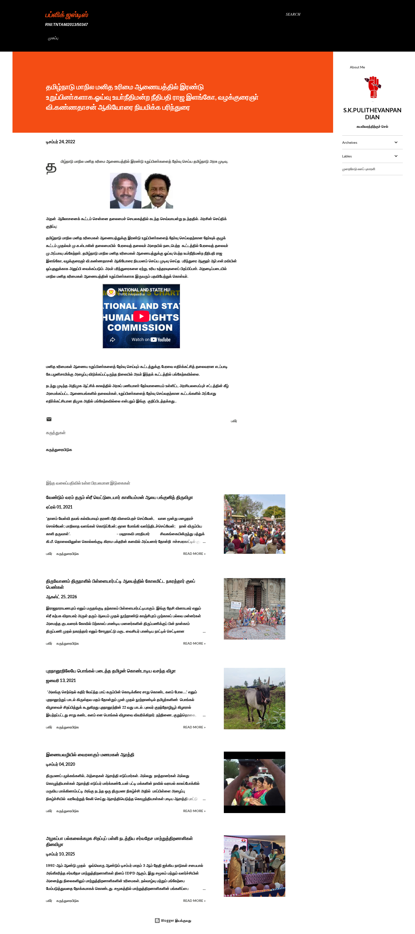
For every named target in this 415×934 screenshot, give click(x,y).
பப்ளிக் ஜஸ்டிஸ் (66, 14)
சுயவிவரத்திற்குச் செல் (372, 126)
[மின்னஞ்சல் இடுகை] (49, 421)
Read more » (194, 553)
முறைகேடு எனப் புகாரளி (358, 169)
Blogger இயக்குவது (175, 920)
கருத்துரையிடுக (59, 449)
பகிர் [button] (234, 421)
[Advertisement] (372, 209)
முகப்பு (53, 37)
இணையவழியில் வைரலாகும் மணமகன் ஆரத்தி (90, 754)
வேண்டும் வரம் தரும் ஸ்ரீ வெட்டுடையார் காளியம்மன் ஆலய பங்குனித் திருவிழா (119, 497)
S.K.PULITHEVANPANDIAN (372, 113)
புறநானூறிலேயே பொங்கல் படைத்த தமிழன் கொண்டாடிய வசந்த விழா (111, 671)
